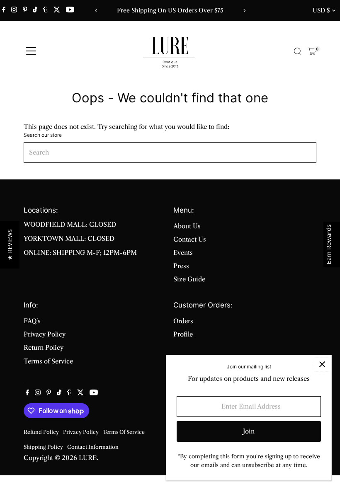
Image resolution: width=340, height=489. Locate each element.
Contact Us (189, 239)
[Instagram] (14, 10)
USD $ (321, 10)
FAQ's (32, 321)
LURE (88, 458)
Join (249, 431)
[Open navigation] (31, 51)
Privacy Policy (45, 334)
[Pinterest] (25, 10)
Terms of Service (48, 361)
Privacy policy (81, 432)
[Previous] (96, 10)
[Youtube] (70, 10)
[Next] (244, 10)
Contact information (93, 447)
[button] (9, 245)
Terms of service (124, 432)
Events (183, 253)
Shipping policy (43, 447)
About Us (187, 226)
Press (181, 266)
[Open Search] (297, 51)
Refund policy (41, 432)
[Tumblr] (45, 10)
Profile (183, 334)
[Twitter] (56, 10)
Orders (183, 321)
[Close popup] (322, 364)
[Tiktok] (35, 10)
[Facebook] (3, 10)
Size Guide (189, 279)
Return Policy (43, 347)
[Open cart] (312, 51)
